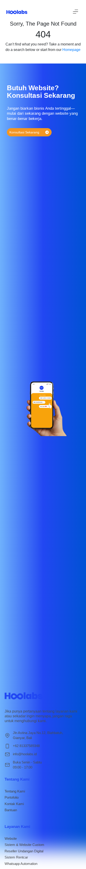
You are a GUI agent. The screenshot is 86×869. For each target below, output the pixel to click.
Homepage (71, 50)
